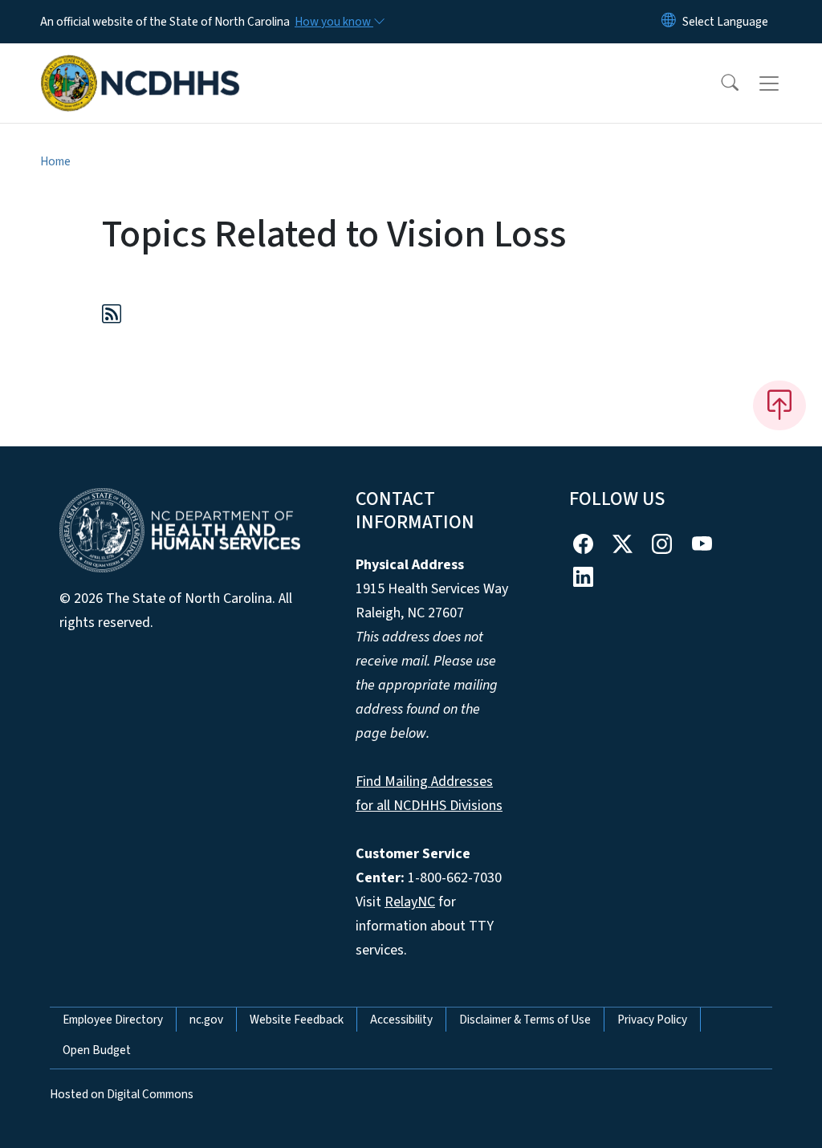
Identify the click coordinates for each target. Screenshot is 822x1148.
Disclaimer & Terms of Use (525, 1019)
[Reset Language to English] (668, 22)
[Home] (140, 65)
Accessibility (401, 1019)
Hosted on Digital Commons (121, 1094)
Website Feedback (297, 1019)
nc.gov (206, 1019)
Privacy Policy (652, 1019)
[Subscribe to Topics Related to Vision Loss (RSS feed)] (111, 317)
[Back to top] (779, 405)
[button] (719, 83)
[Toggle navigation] (784, 83)
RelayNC (410, 902)
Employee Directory (113, 1019)
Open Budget (97, 1050)
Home (55, 161)
